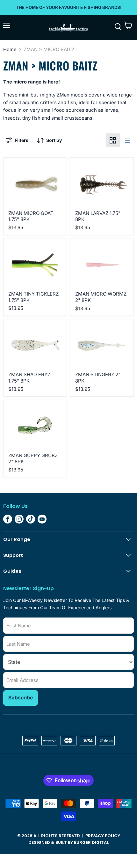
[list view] (127, 140)
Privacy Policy (102, 836)
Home (10, 49)
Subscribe (20, 698)
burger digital (91, 842)
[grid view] (113, 140)
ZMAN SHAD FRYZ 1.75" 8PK (29, 377)
